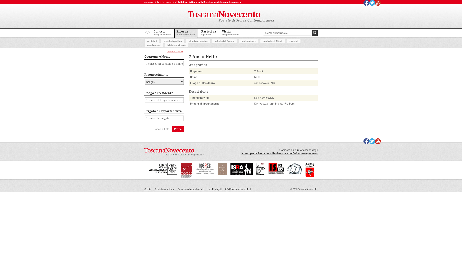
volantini (293, 41)
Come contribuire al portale (191, 189)
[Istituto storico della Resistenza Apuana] (241, 174)
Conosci (162, 32)
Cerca (178, 129)
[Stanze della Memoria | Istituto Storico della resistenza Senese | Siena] (276, 173)
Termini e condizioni (164, 189)
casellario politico (173, 41)
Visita (230, 32)
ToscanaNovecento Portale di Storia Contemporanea (231, 16)
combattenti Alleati (272, 41)
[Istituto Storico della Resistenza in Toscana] (163, 176)
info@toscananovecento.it (238, 189)
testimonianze (248, 41)
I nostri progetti (215, 189)
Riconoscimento (156, 75)
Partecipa (208, 32)
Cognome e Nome (157, 56)
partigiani (152, 41)
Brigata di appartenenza (163, 111)
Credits (147, 189)
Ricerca (185, 32)
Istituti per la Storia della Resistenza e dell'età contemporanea (209, 2)
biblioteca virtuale (176, 45)
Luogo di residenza (158, 93)
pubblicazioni (153, 45)
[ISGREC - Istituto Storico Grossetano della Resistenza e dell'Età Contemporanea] (205, 176)
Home (147, 32)
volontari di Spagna (224, 41)
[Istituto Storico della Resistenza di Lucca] (222, 174)
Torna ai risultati (175, 51)
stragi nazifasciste (198, 41)
